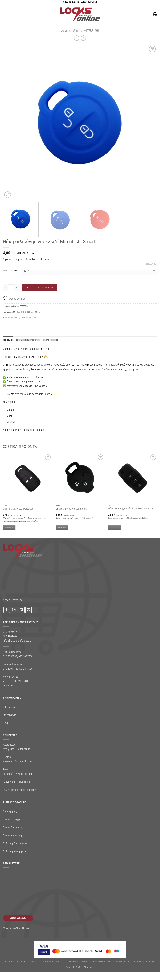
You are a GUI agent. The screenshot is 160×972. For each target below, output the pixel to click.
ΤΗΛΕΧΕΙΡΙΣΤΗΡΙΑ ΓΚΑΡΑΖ (144, 961)
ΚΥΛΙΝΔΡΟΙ (22, 961)
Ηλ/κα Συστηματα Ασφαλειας (75, 961)
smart (22, 317)
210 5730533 (10, 656)
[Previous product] (83, 38)
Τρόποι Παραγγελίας (14, 819)
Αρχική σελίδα (70, 31)
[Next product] (76, 38)
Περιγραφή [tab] (8, 340)
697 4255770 (10, 685)
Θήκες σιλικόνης (32, 317)
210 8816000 (10, 681)
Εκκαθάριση (151, 264)
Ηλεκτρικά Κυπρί (101, 961)
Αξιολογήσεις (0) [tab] (51, 340)
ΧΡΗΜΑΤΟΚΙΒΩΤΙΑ (121, 961)
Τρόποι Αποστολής (13, 835)
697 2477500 (25, 668)
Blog (5, 723)
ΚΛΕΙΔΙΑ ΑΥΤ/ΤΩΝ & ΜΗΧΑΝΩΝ (44, 961)
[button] (5, 14)
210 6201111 (10, 668)
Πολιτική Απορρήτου (14, 851)
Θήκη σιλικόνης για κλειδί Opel (18, 508)
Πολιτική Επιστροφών (15, 843)
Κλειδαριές (9, 961)
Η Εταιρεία (9, 707)
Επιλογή (9, 528)
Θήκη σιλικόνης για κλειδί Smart (72, 508)
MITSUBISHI (91, 31)
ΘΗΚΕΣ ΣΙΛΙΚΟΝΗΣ (32, 312)
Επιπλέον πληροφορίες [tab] (28, 340)
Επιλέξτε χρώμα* (10, 270)
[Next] (149, 121)
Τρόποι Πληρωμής (13, 827)
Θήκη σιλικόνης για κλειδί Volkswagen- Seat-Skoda (130, 510)
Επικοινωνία (9, 715)
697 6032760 (25, 656)
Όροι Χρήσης (10, 811)
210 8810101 (25, 681)
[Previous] (10, 121)
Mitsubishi (15, 317)
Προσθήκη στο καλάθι (39, 287)
